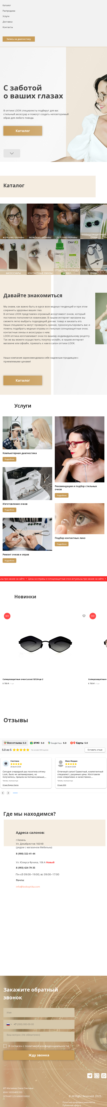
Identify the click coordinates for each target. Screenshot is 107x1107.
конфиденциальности (54, 1046)
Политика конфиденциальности (79, 1102)
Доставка (7, 21)
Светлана (14, 761)
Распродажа (9, 10)
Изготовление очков (15, 503)
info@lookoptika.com (28, 886)
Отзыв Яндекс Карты (11, 785)
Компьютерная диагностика (20, 453)
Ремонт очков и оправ (16, 554)
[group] (13, 221)
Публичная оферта (72, 1105)
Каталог (7, 5)
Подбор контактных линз (70, 538)
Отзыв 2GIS (61, 785)
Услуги (6, 16)
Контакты (8, 27)
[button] (19, 39)
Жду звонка (39, 1055)
